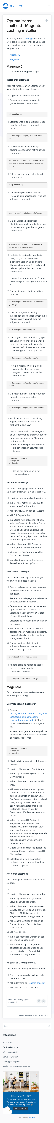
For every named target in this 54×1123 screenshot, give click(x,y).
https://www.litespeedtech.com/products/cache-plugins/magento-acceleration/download (28, 717)
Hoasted (32, 1118)
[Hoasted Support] (13, 7)
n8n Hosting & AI (10, 1052)
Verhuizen (7, 1042)
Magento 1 (15, 59)
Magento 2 (15, 55)
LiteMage (28, 38)
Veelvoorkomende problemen (16, 1066)
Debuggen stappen (11, 1061)
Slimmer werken (10, 1057)
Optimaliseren (10, 1047)
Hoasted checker (36, 983)
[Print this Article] (46, 21)
